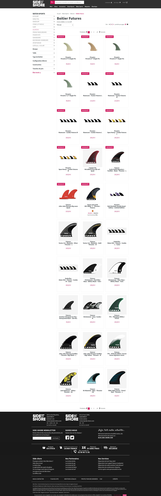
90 (113, 24)
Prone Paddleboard (40, 32)
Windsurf (36, 22)
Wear (51, 6)
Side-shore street (38, 463)
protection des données (89, 479)
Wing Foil (36, 19)
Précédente (83, 32)
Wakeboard (37, 38)
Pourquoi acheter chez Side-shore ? (43, 461)
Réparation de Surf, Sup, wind (106, 461)
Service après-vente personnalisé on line (109, 469)
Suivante (103, 32)
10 (97, 32)
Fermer (124, 495)
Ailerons (36, 30)
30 (109, 24)
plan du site (55, 479)
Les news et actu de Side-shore (41, 471)
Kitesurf (36, 16)
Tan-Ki (67, 492)
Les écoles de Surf (70, 469)
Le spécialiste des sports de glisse (42, 467)
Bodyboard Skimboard (40, 40)
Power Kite (36, 35)
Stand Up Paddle (38, 24)
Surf (34, 27)
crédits (115, 479)
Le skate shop (37, 465)
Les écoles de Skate (71, 467)
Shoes (55, 6)
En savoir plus (117, 495)
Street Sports (70, 6)
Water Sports (79, 6)
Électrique (94, 6)
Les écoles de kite (70, 461)
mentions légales (70, 479)
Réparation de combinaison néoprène (109, 467)
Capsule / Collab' (39, 46)
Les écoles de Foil (70, 465)
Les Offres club (37, 473)
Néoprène (87, 6)
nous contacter (38, 479)
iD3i (65, 492)
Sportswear (37, 43)
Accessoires (62, 6)
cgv (101, 479)
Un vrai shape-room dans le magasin (43, 469)
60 (111, 24)
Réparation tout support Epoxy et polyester (110, 463)
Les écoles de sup (70, 463)
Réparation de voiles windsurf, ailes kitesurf (110, 465)
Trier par (59, 25)
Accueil (59, 13)
